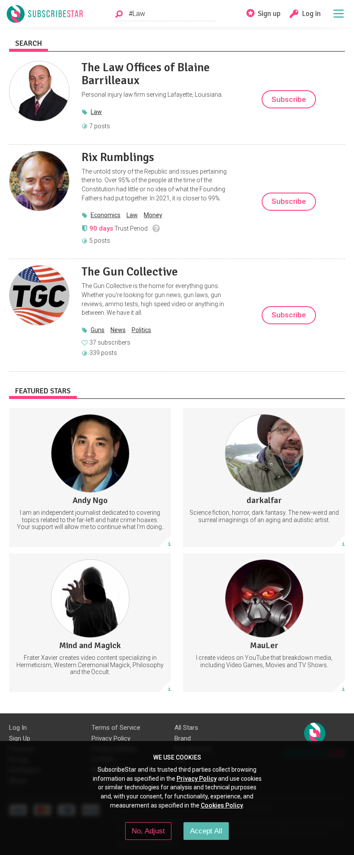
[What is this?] (156, 228)
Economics (105, 215)
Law (96, 111)
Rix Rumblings (118, 157)
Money (153, 215)
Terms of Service (116, 728)
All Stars (186, 728)
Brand (182, 738)
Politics (141, 329)
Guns (97, 329)
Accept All (206, 830)
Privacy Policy (111, 738)
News (118, 329)
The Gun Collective (130, 271)
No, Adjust (148, 830)
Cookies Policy (222, 805)
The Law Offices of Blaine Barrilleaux (146, 74)
